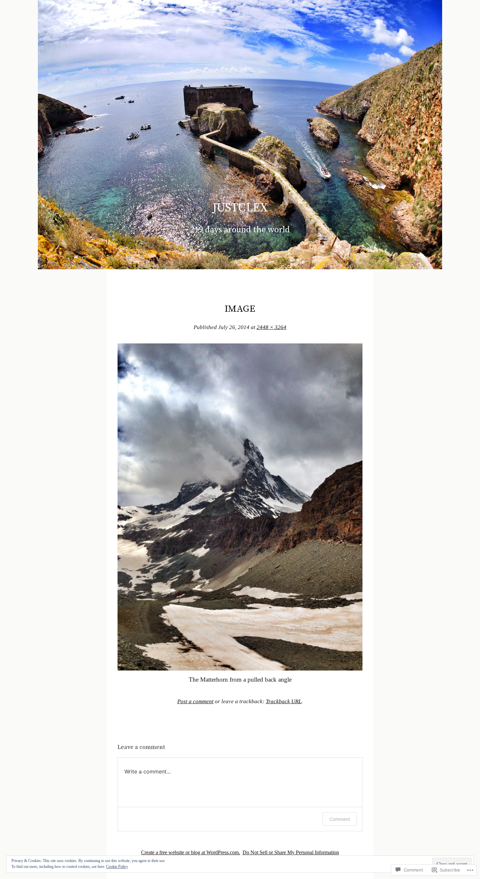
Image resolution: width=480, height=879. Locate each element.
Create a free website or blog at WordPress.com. (190, 852)
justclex (240, 207)
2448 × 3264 (271, 327)
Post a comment (195, 701)
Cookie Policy (117, 866)
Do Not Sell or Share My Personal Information (291, 852)
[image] (240, 668)
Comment (339, 819)
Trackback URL (283, 701)
